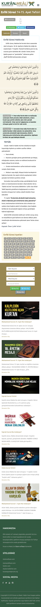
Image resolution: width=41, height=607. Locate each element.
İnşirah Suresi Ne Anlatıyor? (12, 432)
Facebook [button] (31, 27)
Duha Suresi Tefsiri (8, 468)
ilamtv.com (6, 566)
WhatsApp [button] (11, 27)
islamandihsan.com (9, 563)
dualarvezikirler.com (9, 569)
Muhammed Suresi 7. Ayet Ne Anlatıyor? (16, 504)
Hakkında (6, 33)
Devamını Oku (6, 336)
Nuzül (25, 33)
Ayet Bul (21, 292)
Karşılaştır (7, 116)
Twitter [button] (21, 27)
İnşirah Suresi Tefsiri (9, 396)
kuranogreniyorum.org (10, 571)
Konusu (15, 33)
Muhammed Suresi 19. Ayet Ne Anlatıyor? (17, 360)
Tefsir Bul (26, 288)
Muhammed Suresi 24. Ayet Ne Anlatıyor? (17, 322)
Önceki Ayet (10, 19)
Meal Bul (16, 288)
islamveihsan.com (9, 559)
